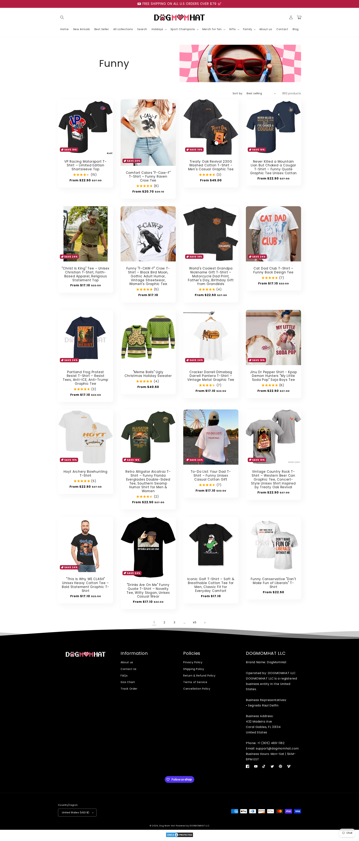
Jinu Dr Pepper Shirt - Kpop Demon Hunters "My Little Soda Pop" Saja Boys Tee (273, 376)
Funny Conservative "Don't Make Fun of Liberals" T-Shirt (273, 583)
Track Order (129, 689)
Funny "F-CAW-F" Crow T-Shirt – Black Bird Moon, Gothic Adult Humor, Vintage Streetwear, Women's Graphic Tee (148, 276)
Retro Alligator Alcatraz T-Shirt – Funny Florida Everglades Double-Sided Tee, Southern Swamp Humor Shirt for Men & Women (148, 481)
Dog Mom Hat (167, 825)
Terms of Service (195, 682)
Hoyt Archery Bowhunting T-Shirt (86, 474)
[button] (62, 17)
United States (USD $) (75, 812)
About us (127, 662)
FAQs (124, 675)
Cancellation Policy (196, 689)
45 (194, 622)
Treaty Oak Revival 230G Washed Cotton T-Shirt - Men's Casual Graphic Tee (211, 165)
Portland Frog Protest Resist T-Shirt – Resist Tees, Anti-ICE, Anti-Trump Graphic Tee (85, 378)
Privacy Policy (192, 662)
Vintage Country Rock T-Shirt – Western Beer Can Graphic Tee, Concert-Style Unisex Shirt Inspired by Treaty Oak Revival (273, 479)
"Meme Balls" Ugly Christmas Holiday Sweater (148, 374)
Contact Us (128, 669)
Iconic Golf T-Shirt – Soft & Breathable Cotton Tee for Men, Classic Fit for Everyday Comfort (210, 585)
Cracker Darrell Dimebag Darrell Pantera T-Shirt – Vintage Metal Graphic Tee (210, 376)
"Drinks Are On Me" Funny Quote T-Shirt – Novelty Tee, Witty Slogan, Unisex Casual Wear (148, 590)
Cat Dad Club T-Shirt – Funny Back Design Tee (273, 270)
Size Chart (128, 682)
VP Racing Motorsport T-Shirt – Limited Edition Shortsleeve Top (85, 165)
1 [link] (154, 622)
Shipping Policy (193, 669)
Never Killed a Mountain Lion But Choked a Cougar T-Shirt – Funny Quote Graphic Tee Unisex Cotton (273, 167)
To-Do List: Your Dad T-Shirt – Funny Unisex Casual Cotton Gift (211, 475)
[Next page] (205, 622)
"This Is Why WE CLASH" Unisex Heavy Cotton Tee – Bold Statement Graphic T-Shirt (85, 585)
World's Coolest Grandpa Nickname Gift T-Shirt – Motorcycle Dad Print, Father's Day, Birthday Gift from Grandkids (211, 276)
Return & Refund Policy (199, 675)
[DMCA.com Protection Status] (179, 836)
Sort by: (238, 93)
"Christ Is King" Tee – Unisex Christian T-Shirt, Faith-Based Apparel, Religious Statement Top (85, 274)
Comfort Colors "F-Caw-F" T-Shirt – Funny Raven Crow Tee (148, 176)
